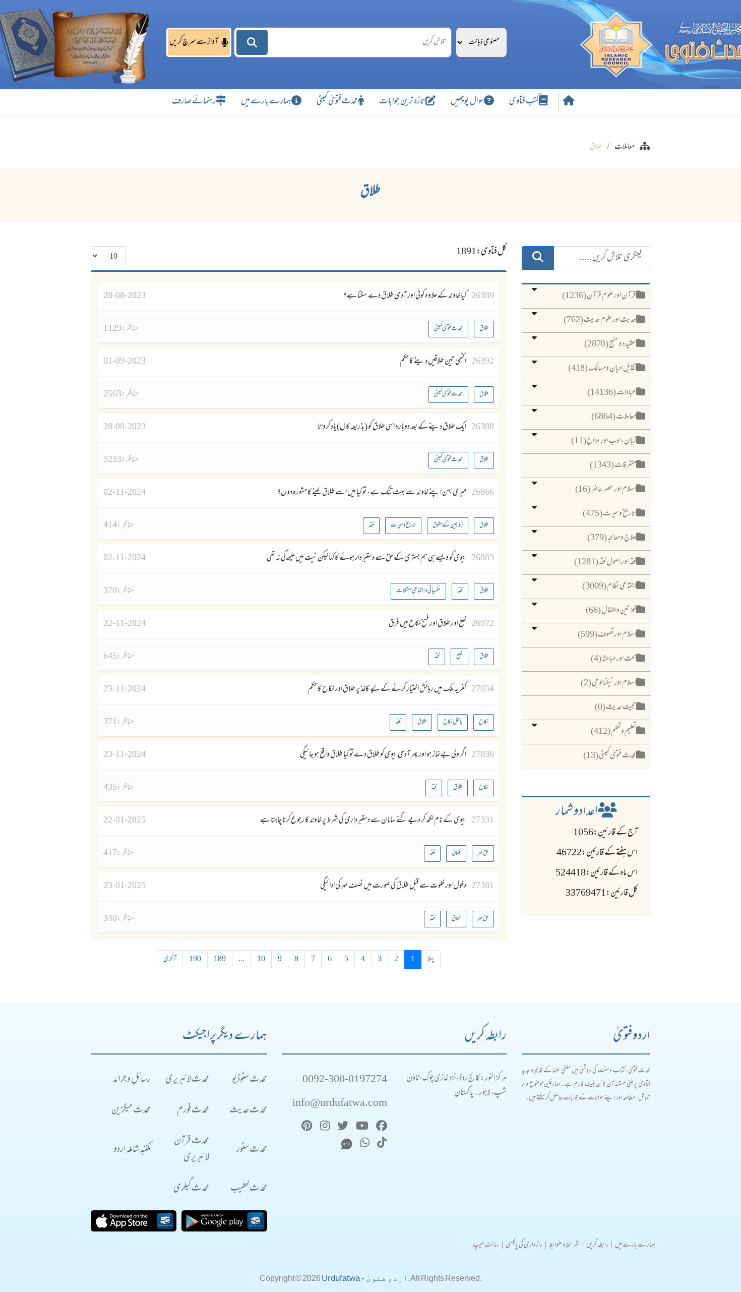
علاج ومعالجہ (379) (611, 538)
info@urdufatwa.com (339, 1103)
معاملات (624, 147)
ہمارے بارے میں (266, 101)
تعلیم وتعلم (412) (613, 731)
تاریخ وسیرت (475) (609, 513)
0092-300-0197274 (344, 1080)
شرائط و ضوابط (564, 1246)
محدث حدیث (248, 1110)
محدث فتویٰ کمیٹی (337, 101)
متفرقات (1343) (613, 465)
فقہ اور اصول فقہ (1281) (605, 562)
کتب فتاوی (524, 101)
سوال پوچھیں (467, 101)
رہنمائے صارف (194, 101)
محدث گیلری (191, 1189)
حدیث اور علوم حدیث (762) (600, 320)
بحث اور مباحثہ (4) (613, 659)
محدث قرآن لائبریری (191, 1149)
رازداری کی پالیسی (524, 1246)
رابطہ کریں (597, 1246)
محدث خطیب (248, 1189)
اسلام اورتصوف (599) (607, 634)
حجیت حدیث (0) (615, 707)
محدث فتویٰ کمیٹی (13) (609, 756)
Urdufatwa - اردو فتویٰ (365, 1278)
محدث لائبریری (187, 1080)
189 (220, 959)
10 (261, 959)
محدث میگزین (131, 1110)
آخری (169, 959)
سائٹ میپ (486, 1246)
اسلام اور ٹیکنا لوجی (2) (608, 683)
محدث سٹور (251, 1150)
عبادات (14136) (611, 392)
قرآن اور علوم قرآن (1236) (599, 296)
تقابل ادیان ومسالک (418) (602, 368)
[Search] (252, 42)
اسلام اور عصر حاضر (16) (605, 489)
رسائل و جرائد (132, 1080)
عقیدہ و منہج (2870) (610, 344)
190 (195, 959)
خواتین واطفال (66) (611, 610)
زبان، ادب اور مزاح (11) (603, 441)
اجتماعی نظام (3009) (609, 586)
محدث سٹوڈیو (249, 1080)
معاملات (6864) (613, 417)
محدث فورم (193, 1110)
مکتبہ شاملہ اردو (132, 1150)
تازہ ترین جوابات (402, 101)
